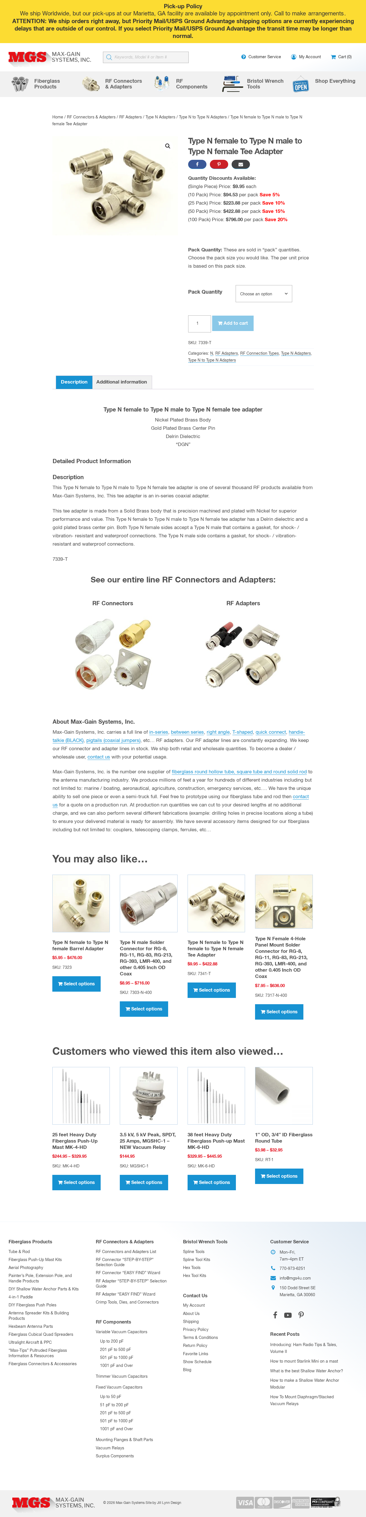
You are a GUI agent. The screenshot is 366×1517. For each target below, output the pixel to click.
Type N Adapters (160, 117)
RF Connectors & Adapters (91, 117)
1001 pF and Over (116, 1366)
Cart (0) (344, 57)
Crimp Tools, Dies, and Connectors (127, 1302)
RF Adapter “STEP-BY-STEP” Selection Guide (131, 1283)
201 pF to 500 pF (115, 1350)
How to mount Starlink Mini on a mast (304, 1361)
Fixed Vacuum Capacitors (119, 1387)
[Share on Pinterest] (219, 164)
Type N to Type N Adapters (203, 117)
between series (187, 732)
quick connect (271, 732)
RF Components (113, 1322)
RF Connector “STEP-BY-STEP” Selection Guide (125, 1262)
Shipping (191, 1322)
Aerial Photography (26, 1268)
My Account (194, 1306)
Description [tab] (74, 382)
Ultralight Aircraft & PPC (30, 1343)
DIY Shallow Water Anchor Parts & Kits (44, 1289)
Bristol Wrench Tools (205, 1242)
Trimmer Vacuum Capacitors (122, 1377)
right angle (218, 732)
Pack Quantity (205, 292)
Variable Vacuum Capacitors (121, 1332)
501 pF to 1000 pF (116, 1358)
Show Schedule (197, 1362)
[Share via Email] (241, 164)
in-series (158, 732)
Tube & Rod (19, 1252)
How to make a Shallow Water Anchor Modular (304, 1384)
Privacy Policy (195, 1330)
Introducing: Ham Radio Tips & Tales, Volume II (303, 1348)
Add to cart (236, 323)
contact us (98, 757)
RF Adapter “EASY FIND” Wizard (125, 1294)
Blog (187, 1370)
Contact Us (195, 1296)
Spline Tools (193, 1252)
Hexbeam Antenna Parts (31, 1327)
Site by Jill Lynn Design (163, 1503)
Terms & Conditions (200, 1338)
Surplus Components (115, 1456)
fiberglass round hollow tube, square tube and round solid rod (239, 772)
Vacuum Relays (110, 1448)
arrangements (326, 14)
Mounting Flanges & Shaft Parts (124, 1440)
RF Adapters (130, 117)
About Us (191, 1314)
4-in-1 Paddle (21, 1297)
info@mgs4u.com (295, 1278)
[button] (168, 146)
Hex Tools (191, 1268)
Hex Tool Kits (194, 1276)
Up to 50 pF (110, 1397)
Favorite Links (195, 1354)
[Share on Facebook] (197, 164)
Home (57, 117)
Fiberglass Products (30, 1242)
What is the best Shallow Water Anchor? (306, 1371)
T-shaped (242, 732)
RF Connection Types (259, 354)
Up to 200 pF (112, 1341)
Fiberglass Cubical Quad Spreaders (41, 1335)
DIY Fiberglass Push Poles (32, 1305)
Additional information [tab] (121, 382)
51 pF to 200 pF (114, 1405)
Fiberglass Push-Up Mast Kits (35, 1260)
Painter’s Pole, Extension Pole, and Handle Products (40, 1278)
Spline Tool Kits (196, 1260)
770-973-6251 (292, 1269)
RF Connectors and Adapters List (126, 1252)
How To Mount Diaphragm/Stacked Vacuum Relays (302, 1400)
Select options (79, 984)
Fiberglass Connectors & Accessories (43, 1364)
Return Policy (195, 1346)
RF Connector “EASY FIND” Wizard (128, 1273)
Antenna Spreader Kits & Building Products (39, 1315)
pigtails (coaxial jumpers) (113, 740)
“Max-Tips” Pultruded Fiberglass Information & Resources (38, 1353)
